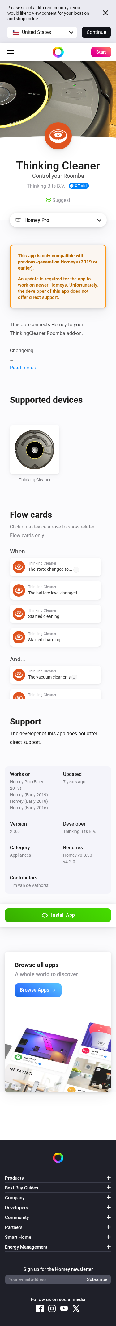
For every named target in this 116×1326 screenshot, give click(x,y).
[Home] (58, 52)
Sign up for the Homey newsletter (58, 1269)
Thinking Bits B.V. (79, 831)
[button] (42, 32)
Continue (96, 32)
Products (14, 1178)
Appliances (20, 855)
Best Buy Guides (21, 1188)
